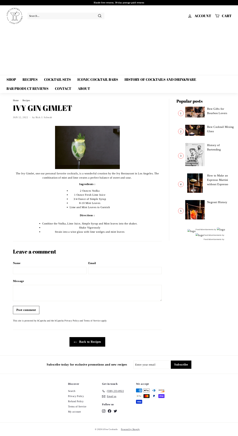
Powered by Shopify (130, 429)
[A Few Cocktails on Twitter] (115, 411)
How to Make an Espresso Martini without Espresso (217, 180)
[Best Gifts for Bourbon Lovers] (195, 112)
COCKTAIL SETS (57, 79)
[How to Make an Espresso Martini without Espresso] (195, 183)
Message (18, 281)
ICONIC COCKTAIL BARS (97, 79)
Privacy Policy (71, 320)
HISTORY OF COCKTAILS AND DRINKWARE (160, 79)
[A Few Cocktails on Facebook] (109, 411)
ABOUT (84, 88)
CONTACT (63, 88)
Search (71, 391)
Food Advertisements (205, 229)
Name (17, 263)
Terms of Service (92, 320)
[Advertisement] (119, 50)
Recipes (26, 100)
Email (92, 263)
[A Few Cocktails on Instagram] (103, 411)
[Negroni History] (195, 209)
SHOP (11, 79)
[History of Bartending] (195, 154)
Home (16, 100)
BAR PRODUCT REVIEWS (27, 88)
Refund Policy (76, 401)
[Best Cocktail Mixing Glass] (195, 130)
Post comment (26, 310)
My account (74, 411)
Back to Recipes (89, 341)
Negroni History (217, 202)
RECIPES (30, 79)
